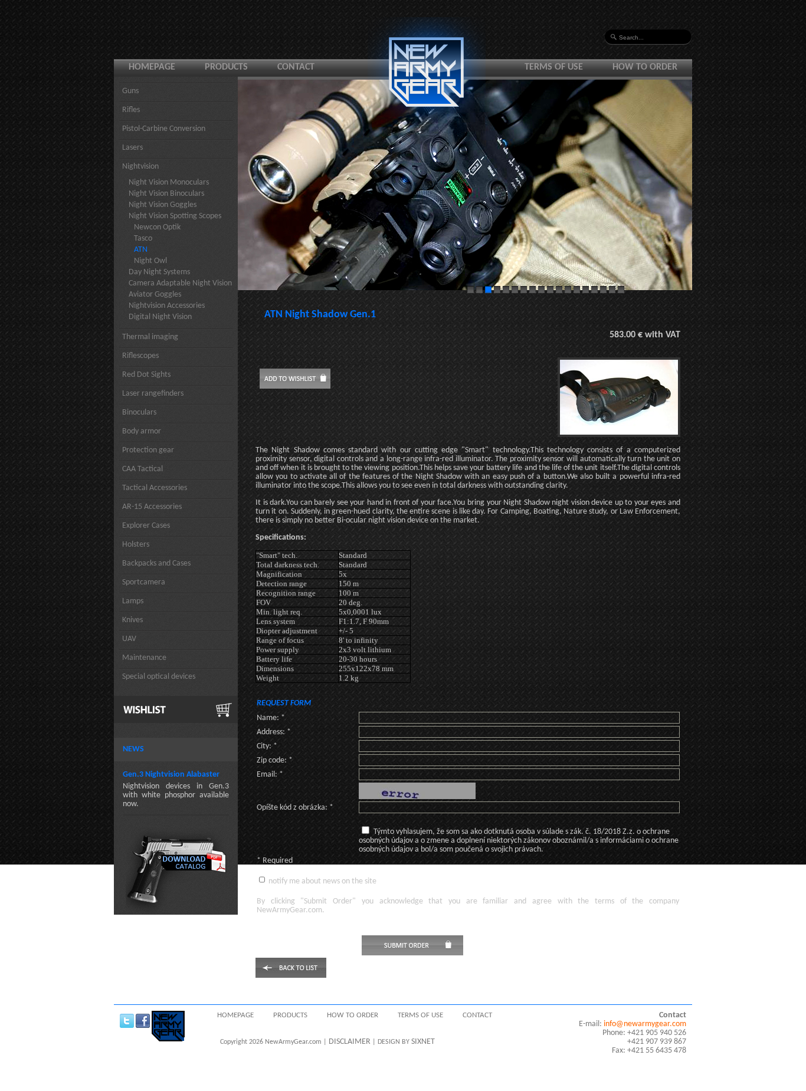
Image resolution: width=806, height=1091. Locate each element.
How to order (644, 67)
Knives (132, 620)
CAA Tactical (142, 469)
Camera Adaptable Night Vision (180, 283)
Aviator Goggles (155, 294)
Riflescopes (140, 355)
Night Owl (150, 261)
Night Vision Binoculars (166, 193)
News (133, 749)
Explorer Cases (146, 525)
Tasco (143, 238)
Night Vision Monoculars (169, 182)
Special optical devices (158, 676)
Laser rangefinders (153, 393)
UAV (129, 639)
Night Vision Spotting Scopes (175, 216)
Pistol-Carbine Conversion (163, 128)
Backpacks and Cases (156, 563)
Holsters (135, 544)
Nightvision (140, 166)
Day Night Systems (159, 272)
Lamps (132, 601)
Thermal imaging (150, 337)
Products (226, 67)
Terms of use (554, 67)
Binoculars (139, 412)
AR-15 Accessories (152, 506)
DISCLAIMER (350, 1041)
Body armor (141, 431)
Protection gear (148, 450)
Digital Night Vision (160, 317)
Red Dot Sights (146, 374)
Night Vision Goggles (162, 205)
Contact (295, 67)
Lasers (132, 147)
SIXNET (423, 1041)
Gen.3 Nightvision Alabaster (171, 774)
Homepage (152, 67)
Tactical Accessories (154, 488)
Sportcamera (143, 582)
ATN (141, 249)
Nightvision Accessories (167, 305)
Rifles (131, 110)
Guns (130, 91)
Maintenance (144, 657)
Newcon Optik (157, 227)
